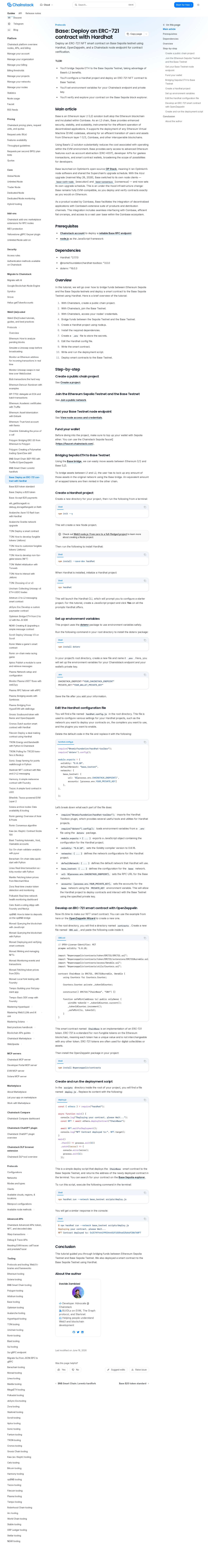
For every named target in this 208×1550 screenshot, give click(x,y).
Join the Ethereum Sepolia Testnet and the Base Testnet (183, 60)
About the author (173, 121)
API (20, 13)
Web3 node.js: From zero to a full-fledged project (100, 534)
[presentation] (27, 783)
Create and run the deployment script (184, 111)
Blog (15, 30)
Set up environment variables (180, 93)
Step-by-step (170, 48)
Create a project (70, 382)
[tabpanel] (102, 514)
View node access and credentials (81, 417)
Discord (17, 17)
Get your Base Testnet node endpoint (179, 68)
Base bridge (74, 461)
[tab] (60, 507)
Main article (169, 29)
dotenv (84, 624)
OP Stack (111, 168)
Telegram (18, 23)
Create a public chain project (179, 53)
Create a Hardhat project (177, 88)
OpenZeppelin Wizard (82, 918)
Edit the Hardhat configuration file (182, 98)
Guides (11, 13)
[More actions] (146, 34)
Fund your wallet (173, 75)
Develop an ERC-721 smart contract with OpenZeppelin (183, 105)
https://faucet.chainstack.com (74, 443)
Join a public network (73, 400)
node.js (64, 238)
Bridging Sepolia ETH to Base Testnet (180, 82)
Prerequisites (170, 34)
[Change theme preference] (198, 4)
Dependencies (170, 38)
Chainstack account (72, 233)
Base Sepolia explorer (132, 1177)
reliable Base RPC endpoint (115, 233)
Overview (168, 43)
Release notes (33, 13)
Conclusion (169, 116)
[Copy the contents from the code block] (145, 507)
